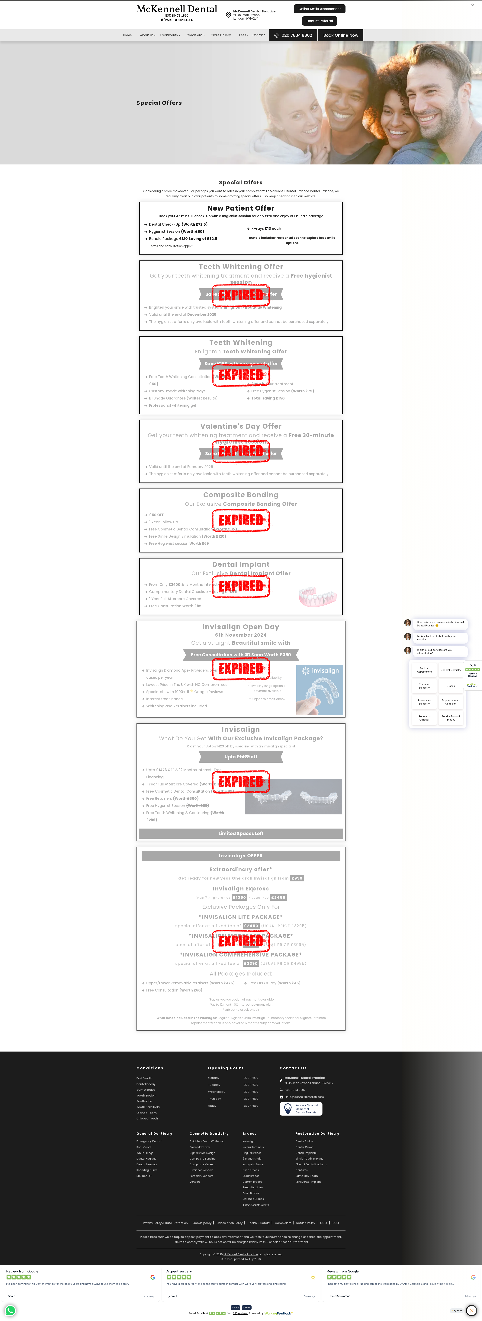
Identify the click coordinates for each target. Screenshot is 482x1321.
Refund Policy (305, 1223)
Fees (242, 35)
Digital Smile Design (202, 1153)
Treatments (169, 35)
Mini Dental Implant (308, 1182)
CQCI (323, 1223)
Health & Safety (259, 1223)
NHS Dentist (144, 1176)
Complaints (283, 1223)
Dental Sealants (147, 1164)
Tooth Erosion (146, 1095)
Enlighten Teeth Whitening (207, 1141)
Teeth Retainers (253, 1187)
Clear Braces (251, 1176)
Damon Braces (252, 1182)
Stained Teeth (147, 1113)
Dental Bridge (304, 1141)
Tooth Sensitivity (148, 1107)
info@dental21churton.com (305, 1097)
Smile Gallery (221, 35)
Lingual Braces (252, 1153)
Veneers (195, 1182)
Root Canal (144, 1147)
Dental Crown (304, 1147)
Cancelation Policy (230, 1223)
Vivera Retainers (253, 1147)
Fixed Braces (251, 1170)
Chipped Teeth (147, 1118)
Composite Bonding (203, 1158)
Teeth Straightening (256, 1205)
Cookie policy (202, 1223)
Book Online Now (340, 35)
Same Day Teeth (307, 1176)
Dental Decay (146, 1084)
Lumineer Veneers (201, 1170)
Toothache (144, 1101)
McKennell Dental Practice (240, 1254)
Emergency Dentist (149, 1141)
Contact (258, 35)
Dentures (302, 1170)
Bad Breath (144, 1078)
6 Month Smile (252, 1158)
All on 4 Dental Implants (311, 1164)
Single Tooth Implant (309, 1158)
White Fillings (145, 1153)
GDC (336, 1223)
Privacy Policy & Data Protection (165, 1223)
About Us (146, 35)
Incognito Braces (254, 1164)
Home (127, 35)
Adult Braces (251, 1193)
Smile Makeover (200, 1147)
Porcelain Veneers (201, 1176)
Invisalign (249, 1141)
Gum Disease (146, 1090)
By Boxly (458, 1310)
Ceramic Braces (253, 1199)
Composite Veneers (203, 1164)
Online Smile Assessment (319, 8)
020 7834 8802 (296, 35)
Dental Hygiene (146, 1158)
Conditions (195, 35)
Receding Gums (147, 1170)
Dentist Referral (320, 20)
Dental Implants (306, 1153)
